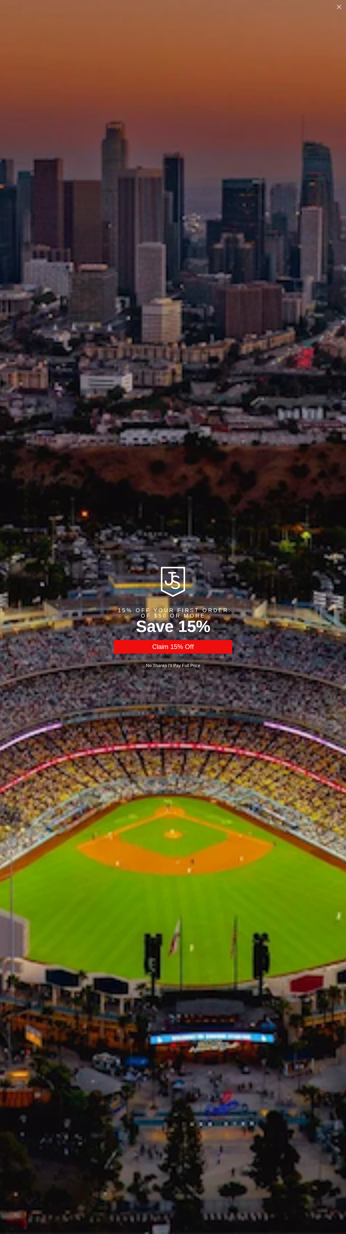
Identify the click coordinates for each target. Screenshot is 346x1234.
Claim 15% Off (173, 646)
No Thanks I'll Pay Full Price (173, 665)
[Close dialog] (339, 7)
